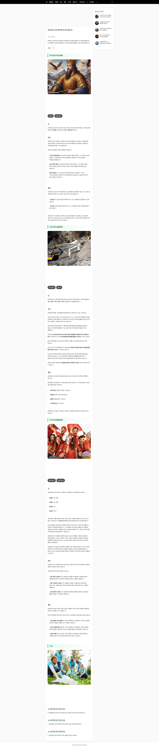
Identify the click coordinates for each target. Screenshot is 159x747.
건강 (61, 2)
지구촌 (69, 2)
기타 (96, 2)
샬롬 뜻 (59, 287)
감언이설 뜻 (58, 116)
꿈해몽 (56, 2)
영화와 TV (75, 2)
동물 (65, 2)
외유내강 (51, 713)
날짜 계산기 (52, 480)
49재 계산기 (61, 480)
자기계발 (91, 2)
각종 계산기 (82, 2)
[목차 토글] (52, 48)
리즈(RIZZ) (51, 287)
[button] (112, 2)
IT (87, 2)
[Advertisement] (69, 17)
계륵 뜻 (50, 116)
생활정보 (51, 2)
